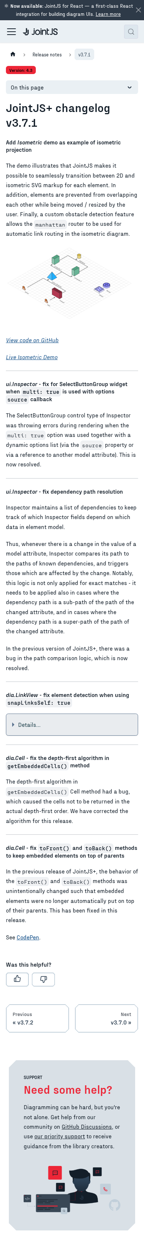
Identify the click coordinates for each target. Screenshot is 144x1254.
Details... (29, 724)
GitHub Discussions (87, 1126)
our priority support (59, 1135)
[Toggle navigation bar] (11, 31)
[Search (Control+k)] (131, 32)
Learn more (108, 14)
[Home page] (13, 54)
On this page (27, 87)
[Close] (138, 10)
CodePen (28, 937)
